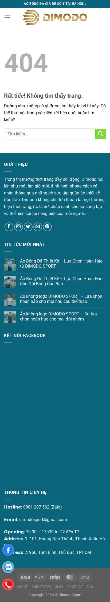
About (22, 587)
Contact (75, 587)
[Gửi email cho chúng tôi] (37, 226)
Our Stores (42, 587)
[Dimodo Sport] (55, 17)
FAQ (90, 587)
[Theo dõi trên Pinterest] (47, 226)
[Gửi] (100, 134)
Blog (59, 587)
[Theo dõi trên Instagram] (18, 226)
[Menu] (7, 17)
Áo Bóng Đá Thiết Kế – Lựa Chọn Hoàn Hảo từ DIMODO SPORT (61, 264)
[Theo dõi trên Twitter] (28, 226)
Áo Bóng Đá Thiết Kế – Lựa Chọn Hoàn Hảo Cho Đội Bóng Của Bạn (61, 281)
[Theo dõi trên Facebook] (9, 226)
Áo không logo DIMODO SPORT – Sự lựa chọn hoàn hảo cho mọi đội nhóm (58, 316)
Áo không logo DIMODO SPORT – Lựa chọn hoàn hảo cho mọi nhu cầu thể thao (61, 299)
